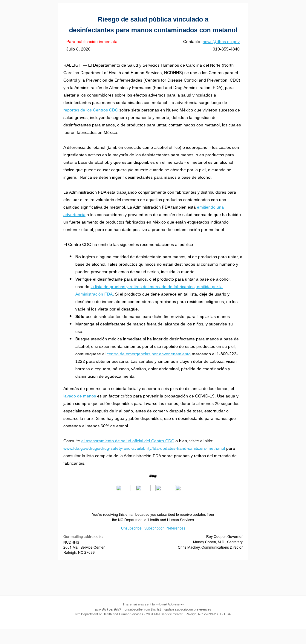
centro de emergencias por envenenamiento (149, 353)
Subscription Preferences (164, 527)
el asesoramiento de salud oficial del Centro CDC (127, 440)
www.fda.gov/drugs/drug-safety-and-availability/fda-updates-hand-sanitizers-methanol (144, 448)
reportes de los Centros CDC (90, 110)
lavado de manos (79, 396)
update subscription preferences (187, 609)
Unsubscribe (131, 527)
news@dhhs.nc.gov (221, 41)
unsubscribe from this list (143, 609)
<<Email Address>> (169, 604)
